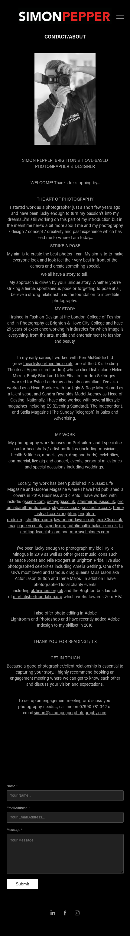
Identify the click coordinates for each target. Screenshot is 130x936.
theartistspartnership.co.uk (48, 363)
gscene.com (33, 501)
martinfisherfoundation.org (37, 596)
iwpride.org (54, 525)
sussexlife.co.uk (96, 507)
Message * (14, 829)
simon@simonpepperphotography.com (70, 712)
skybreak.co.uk (66, 507)
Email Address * (18, 808)
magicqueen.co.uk (25, 525)
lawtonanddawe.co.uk (74, 519)
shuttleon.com (39, 519)
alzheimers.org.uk (47, 590)
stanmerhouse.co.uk (96, 501)
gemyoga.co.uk (61, 501)
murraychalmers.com (89, 532)
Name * (12, 786)
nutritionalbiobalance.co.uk (92, 525)
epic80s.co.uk (109, 519)
